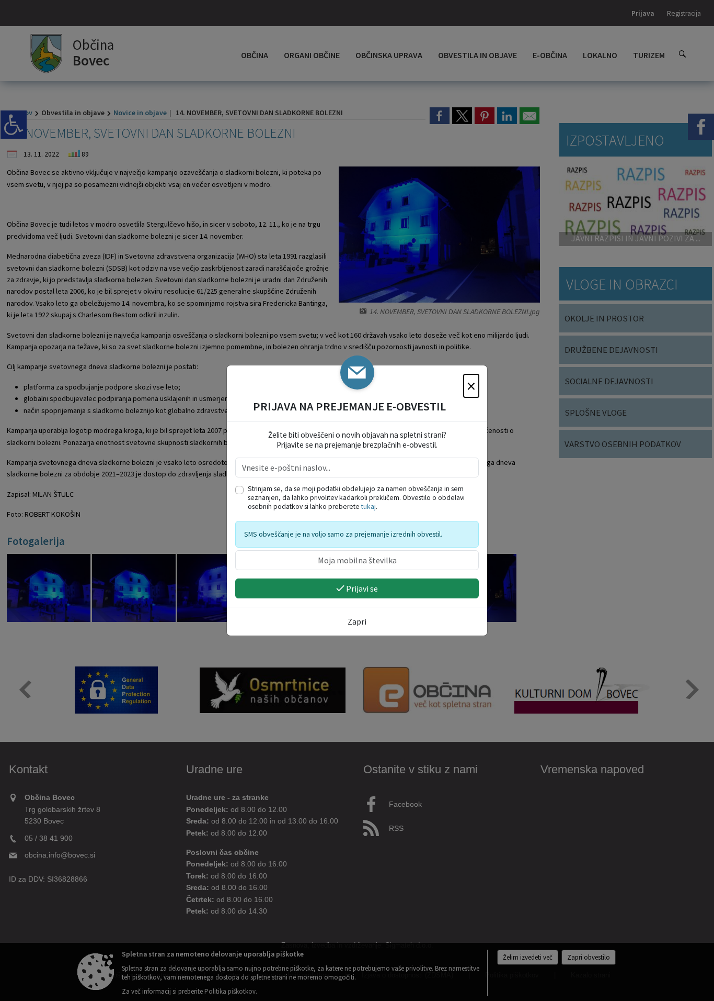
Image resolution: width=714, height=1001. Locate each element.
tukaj (368, 506)
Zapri (357, 621)
